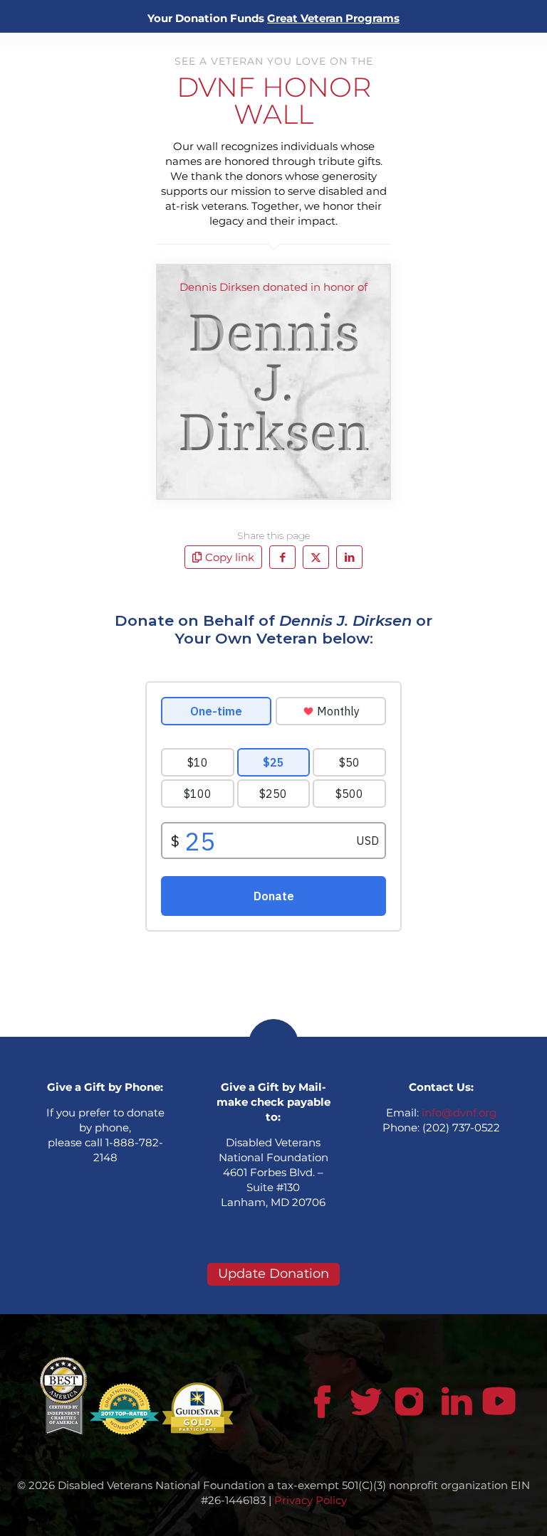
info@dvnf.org (459, 1112)
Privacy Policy (310, 1500)
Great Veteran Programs (333, 18)
